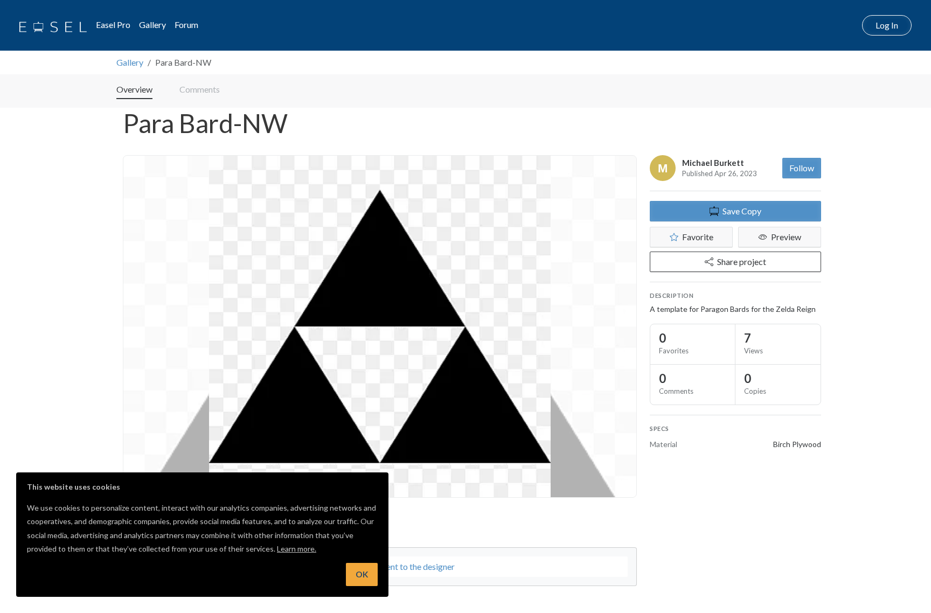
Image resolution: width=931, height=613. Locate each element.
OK (362, 574)
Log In (887, 25)
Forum (186, 24)
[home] (53, 25)
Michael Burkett (713, 163)
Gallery (152, 24)
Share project (741, 261)
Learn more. (296, 548)
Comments (199, 89)
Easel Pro (113, 24)
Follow (801, 168)
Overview (134, 89)
